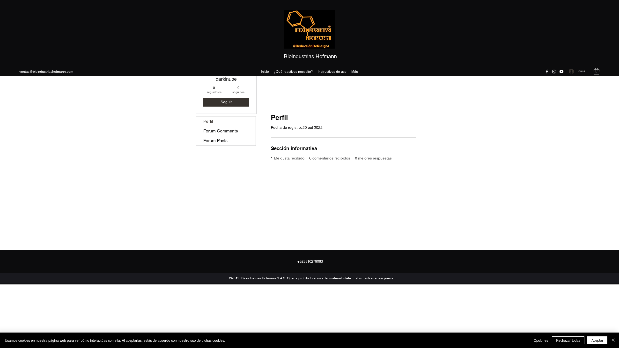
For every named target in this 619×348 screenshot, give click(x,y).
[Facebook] (547, 71)
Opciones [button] (541, 340)
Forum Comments (220, 130)
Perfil (208, 121)
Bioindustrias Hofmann (310, 56)
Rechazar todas (568, 340)
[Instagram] (554, 71)
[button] (596, 71)
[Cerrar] (613, 340)
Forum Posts (215, 140)
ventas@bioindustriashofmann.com (46, 71)
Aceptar (597, 340)
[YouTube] (561, 71)
